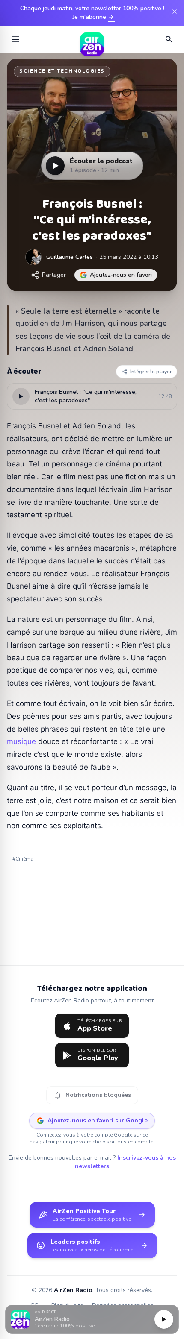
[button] (92, 1319)
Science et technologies (62, 71)
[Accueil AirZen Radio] (92, 39)
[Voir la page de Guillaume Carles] (33, 257)
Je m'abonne (94, 17)
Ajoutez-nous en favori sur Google (97, 1120)
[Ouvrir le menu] (15, 39)
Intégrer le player (151, 371)
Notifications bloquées (92, 1095)
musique (21, 741)
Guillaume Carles (69, 257)
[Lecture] (163, 1319)
